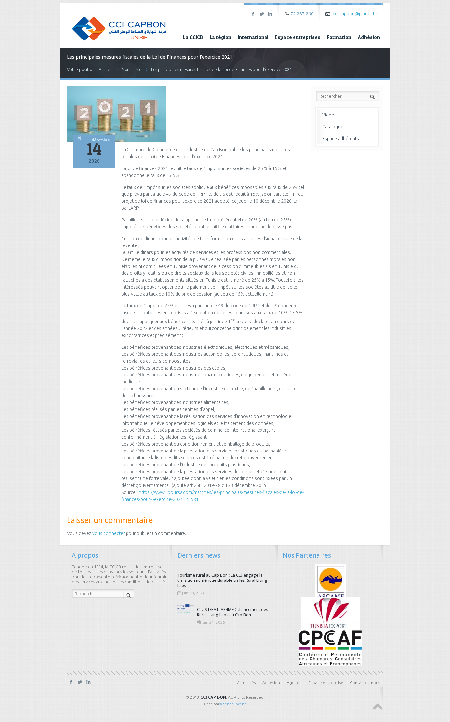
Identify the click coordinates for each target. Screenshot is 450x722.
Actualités (246, 682)
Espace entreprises (297, 37)
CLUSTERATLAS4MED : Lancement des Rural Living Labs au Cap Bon (232, 612)
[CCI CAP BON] (119, 24)
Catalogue (332, 126)
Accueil (105, 69)
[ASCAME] (330, 582)
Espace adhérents (340, 138)
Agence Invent (233, 704)
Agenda (294, 682)
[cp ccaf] (330, 647)
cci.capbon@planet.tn (355, 13)
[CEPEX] (330, 614)
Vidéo (328, 114)
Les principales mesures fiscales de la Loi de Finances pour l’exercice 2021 (221, 69)
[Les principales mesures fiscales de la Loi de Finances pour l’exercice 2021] (116, 139)
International (253, 37)
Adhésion (369, 37)
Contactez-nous (365, 682)
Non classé (132, 69)
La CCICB (193, 37)
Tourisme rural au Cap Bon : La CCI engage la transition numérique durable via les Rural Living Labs (222, 580)
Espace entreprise (325, 682)
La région (220, 37)
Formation (339, 37)
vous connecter (108, 533)
